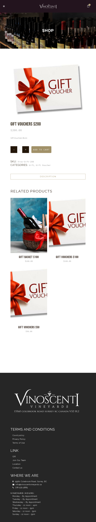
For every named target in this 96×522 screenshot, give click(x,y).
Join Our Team (19, 460)
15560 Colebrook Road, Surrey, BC (30, 481)
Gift (31, 165)
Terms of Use (18, 443)
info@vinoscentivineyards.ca (28, 485)
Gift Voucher (43, 165)
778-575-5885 (21, 488)
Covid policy (18, 435)
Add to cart (41, 149)
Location (16, 464)
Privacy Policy (19, 439)
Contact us (17, 468)
